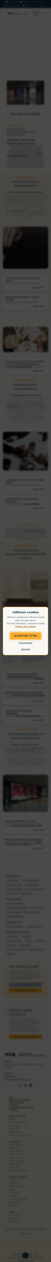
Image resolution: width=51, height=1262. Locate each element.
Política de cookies (25, 626)
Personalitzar (25, 643)
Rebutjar (25, 649)
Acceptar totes (25, 635)
